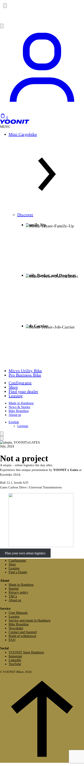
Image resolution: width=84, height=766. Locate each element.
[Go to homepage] (14, 123)
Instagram (15, 656)
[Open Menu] (1, 26)
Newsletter (16, 628)
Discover (25, 214)
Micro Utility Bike (25, 370)
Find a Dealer (18, 572)
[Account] (42, 111)
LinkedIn (15, 660)
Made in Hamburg (21, 403)
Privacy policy (18, 592)
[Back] (1, 433)
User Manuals (18, 612)
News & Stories (19, 407)
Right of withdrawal (22, 636)
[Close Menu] (1, 438)
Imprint (14, 588)
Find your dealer (23, 391)
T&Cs (13, 596)
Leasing (16, 395)
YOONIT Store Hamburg (26, 652)
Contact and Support (23, 632)
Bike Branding (19, 411)
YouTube (15, 664)
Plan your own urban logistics (25, 553)
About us (15, 415)
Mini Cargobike (23, 134)
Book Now (8, 18)
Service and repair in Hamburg (29, 620)
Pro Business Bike (25, 375)
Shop (13, 387)
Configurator (20, 382)
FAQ (12, 640)
